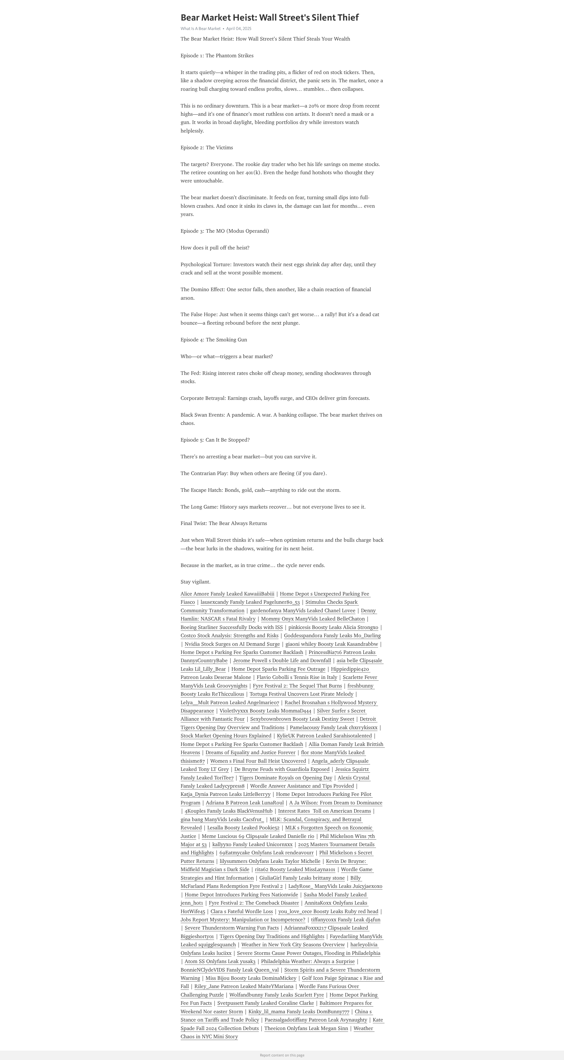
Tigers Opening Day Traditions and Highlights (272, 936)
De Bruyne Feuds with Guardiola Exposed (282, 769)
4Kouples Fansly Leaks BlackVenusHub (229, 811)
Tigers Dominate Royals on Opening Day (285, 777)
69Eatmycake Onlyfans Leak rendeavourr (266, 852)
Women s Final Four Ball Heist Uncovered (258, 761)
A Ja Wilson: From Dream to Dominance (335, 802)
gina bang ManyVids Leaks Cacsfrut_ (222, 819)
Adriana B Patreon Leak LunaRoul (245, 802)
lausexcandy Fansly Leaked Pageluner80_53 (250, 602)
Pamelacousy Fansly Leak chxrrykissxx (333, 727)
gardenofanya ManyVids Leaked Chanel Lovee (302, 610)
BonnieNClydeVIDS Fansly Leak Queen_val (230, 970)
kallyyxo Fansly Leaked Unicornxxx (252, 844)
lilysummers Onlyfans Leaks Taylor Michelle (270, 861)
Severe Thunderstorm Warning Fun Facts (232, 928)
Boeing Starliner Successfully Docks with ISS (232, 627)
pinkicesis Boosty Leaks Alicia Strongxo (333, 627)
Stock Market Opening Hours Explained (226, 735)
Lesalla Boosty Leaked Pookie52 (243, 827)
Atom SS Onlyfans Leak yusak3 (220, 961)
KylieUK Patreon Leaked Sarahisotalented (324, 735)
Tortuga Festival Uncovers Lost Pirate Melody (301, 694)
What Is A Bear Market (201, 28)
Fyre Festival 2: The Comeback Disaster (254, 903)
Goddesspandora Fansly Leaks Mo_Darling (332, 635)
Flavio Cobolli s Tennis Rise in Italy (297, 677)
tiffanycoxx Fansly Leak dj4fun (345, 919)
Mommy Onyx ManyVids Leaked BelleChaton (313, 618)
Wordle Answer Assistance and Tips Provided (302, 786)
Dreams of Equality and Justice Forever (251, 752)
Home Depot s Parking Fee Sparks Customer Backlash (242, 652)
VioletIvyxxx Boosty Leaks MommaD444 (265, 710)
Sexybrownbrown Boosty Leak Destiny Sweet (302, 719)
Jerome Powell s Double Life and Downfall (282, 660)
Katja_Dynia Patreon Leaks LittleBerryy (226, 794)
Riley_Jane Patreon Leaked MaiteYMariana (243, 986)
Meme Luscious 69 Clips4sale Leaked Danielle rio (258, 836)
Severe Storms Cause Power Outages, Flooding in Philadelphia (308, 953)
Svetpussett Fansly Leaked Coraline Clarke (265, 1003)
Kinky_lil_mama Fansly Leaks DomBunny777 (299, 1011)
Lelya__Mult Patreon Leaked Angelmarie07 (230, 702)
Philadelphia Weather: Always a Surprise (308, 961)
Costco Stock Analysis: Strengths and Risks (229, 635)
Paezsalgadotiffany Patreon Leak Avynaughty (316, 1020)
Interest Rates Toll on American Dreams (324, 811)
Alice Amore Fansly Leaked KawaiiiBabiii (227, 594)
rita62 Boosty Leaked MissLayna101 (295, 869)
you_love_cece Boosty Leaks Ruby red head (328, 911)
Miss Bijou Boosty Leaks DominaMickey (251, 978)
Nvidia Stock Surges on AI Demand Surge (232, 644)
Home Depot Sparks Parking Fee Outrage (278, 669)
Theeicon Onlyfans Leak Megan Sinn (306, 1028)
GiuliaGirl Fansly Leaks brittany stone (302, 878)
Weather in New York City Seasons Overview (293, 944)
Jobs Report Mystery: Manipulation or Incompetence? (243, 919)
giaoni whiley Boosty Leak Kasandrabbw (332, 644)
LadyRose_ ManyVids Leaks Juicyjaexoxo (335, 886)
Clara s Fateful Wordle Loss (242, 911)
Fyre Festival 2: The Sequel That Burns (297, 685)
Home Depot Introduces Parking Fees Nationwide (241, 894)
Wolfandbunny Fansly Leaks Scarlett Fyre (276, 995)
